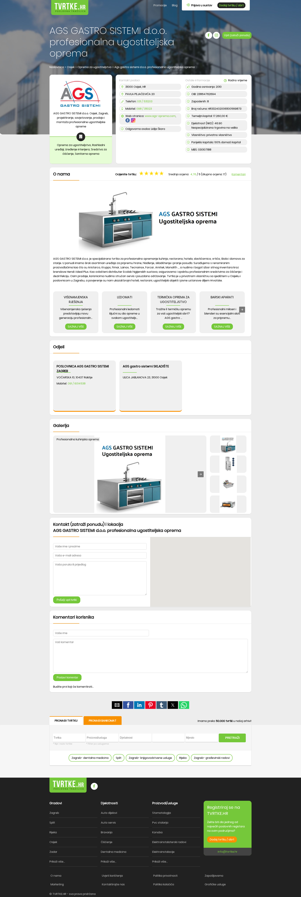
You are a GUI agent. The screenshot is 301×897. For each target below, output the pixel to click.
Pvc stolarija (160, 823)
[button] (162, 173)
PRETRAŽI (232, 737)
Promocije (160, 5)
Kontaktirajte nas (113, 884)
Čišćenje (106, 842)
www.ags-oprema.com (160, 116)
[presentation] (242, 310)
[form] (150, 741)
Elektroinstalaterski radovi (169, 842)
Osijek (53, 842)
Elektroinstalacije (163, 852)
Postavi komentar (67, 677)
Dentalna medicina (113, 852)
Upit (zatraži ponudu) (237, 35)
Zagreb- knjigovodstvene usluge (150, 758)
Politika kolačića (163, 884)
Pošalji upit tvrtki (67, 599)
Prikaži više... (57, 862)
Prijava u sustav (201, 5)
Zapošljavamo (214, 876)
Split (118, 758)
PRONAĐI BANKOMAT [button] (102, 721)
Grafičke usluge (215, 884)
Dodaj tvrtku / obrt (231, 5)
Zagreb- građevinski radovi (212, 758)
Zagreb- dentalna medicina (90, 758)
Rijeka (183, 758)
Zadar (53, 852)
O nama (56, 876)
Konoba (157, 832)
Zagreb (54, 813)
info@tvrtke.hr (227, 852)
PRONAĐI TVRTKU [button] (66, 721)
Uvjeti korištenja (112, 876)
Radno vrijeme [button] (237, 80)
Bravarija (106, 832)
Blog (174, 5)
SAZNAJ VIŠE (76, 327)
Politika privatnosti (165, 876)
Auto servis (108, 823)
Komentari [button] (239, 174)
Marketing (57, 884)
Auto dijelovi (109, 813)
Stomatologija (161, 813)
